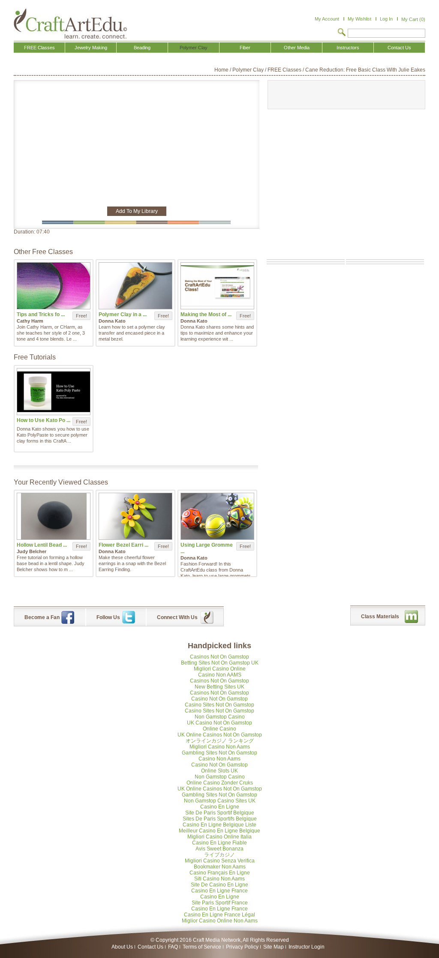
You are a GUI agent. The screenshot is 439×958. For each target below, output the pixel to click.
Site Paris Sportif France (220, 903)
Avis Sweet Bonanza (219, 849)
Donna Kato (112, 320)
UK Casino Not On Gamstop (219, 723)
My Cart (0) (413, 19)
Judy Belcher (31, 551)
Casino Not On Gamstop (219, 699)
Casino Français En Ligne (219, 873)
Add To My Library (137, 211)
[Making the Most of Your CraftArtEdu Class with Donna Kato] (217, 285)
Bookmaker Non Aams (220, 867)
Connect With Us (177, 617)
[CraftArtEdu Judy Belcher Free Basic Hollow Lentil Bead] (53, 516)
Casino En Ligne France (219, 891)
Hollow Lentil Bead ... (42, 545)
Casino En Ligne (219, 807)
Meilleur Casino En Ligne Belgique (219, 831)
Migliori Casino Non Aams (219, 747)
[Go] (341, 33)
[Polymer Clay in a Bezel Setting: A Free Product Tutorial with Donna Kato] (135, 285)
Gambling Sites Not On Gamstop (219, 753)
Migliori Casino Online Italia (219, 837)
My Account (327, 18)
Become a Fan (42, 617)
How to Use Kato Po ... (43, 420)
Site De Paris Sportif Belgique (219, 813)
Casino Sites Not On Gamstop (219, 705)
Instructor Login (307, 947)
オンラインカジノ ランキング (220, 741)
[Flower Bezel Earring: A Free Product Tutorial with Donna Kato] (135, 516)
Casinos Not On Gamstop (219, 657)
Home (221, 70)
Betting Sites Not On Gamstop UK (220, 663)
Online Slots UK (219, 771)
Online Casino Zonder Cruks (219, 783)
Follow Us (108, 617)
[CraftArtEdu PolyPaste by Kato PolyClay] (53, 391)
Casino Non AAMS (219, 675)
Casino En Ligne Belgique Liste (219, 825)
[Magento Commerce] (70, 24)
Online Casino (219, 729)
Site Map (273, 947)
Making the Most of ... (206, 314)
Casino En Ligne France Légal (219, 915)
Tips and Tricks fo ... (41, 314)
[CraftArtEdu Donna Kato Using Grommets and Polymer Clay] (217, 516)
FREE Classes (284, 70)
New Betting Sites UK (219, 687)
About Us (122, 947)
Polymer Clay (248, 70)
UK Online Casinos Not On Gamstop (219, 735)
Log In (386, 18)
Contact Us (150, 947)
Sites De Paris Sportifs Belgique (220, 819)
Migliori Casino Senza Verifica (220, 861)
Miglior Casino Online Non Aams (220, 921)
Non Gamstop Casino (220, 717)
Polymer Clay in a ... (123, 314)
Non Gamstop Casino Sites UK (220, 801)
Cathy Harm (30, 320)
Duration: (25, 232)
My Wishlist (359, 18)
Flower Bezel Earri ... (123, 545)
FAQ (173, 947)
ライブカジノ (219, 855)
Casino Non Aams (219, 759)
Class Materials (380, 617)
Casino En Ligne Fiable (219, 843)
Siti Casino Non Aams (219, 879)
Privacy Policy (242, 947)
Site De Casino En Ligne (219, 885)
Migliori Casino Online (220, 669)
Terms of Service (202, 947)
